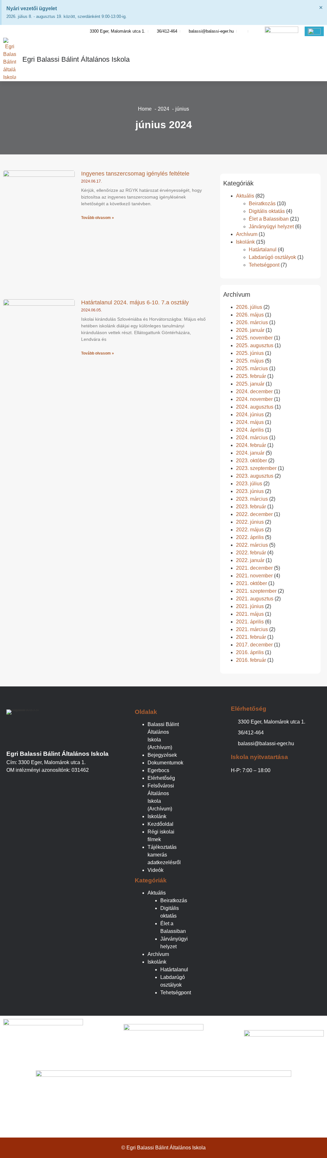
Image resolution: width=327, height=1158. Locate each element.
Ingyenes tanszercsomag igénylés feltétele (135, 173)
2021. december (254, 568)
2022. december (254, 514)
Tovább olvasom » (97, 217)
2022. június (250, 522)
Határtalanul (263, 249)
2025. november (254, 337)
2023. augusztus (254, 476)
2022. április (250, 537)
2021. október (251, 583)
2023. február (251, 506)
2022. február (251, 552)
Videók (156, 870)
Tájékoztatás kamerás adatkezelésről (164, 854)
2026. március (252, 322)
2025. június (250, 353)
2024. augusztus (254, 407)
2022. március (252, 545)
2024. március (252, 437)
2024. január (250, 453)
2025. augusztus (254, 345)
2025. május (250, 361)
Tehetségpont (264, 265)
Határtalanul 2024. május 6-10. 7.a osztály (135, 302)
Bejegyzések (162, 755)
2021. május (250, 614)
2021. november (254, 575)
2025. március (252, 368)
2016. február (251, 660)
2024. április (250, 430)
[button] (319, 59)
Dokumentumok (165, 762)
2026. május (250, 314)
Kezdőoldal (160, 824)
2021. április (250, 621)
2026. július (249, 307)
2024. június (250, 414)
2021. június (250, 606)
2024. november (254, 399)
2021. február (251, 637)
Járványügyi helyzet (271, 226)
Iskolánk (245, 242)
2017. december (254, 644)
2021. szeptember (256, 591)
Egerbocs (158, 770)
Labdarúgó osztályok (272, 257)
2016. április (250, 652)
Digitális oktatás (267, 211)
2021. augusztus (254, 598)
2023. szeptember (256, 468)
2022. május (250, 529)
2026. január (250, 330)
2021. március (252, 629)
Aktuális (245, 196)
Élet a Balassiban (269, 219)
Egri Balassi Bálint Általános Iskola (76, 59)
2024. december (254, 391)
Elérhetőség (161, 778)
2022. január (250, 560)
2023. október (251, 460)
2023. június (250, 491)
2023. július (249, 483)
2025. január (250, 384)
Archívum (246, 234)
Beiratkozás (262, 203)
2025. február (251, 376)
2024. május (250, 422)
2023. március (252, 499)
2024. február (251, 445)
